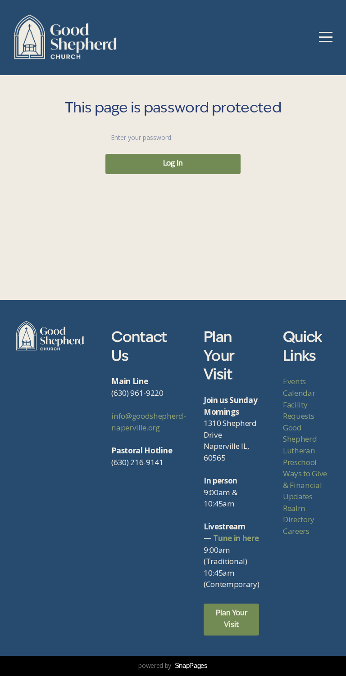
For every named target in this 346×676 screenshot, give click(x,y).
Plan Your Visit (231, 619)
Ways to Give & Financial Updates (305, 484)
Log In (173, 163)
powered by (172, 665)
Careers (296, 531)
